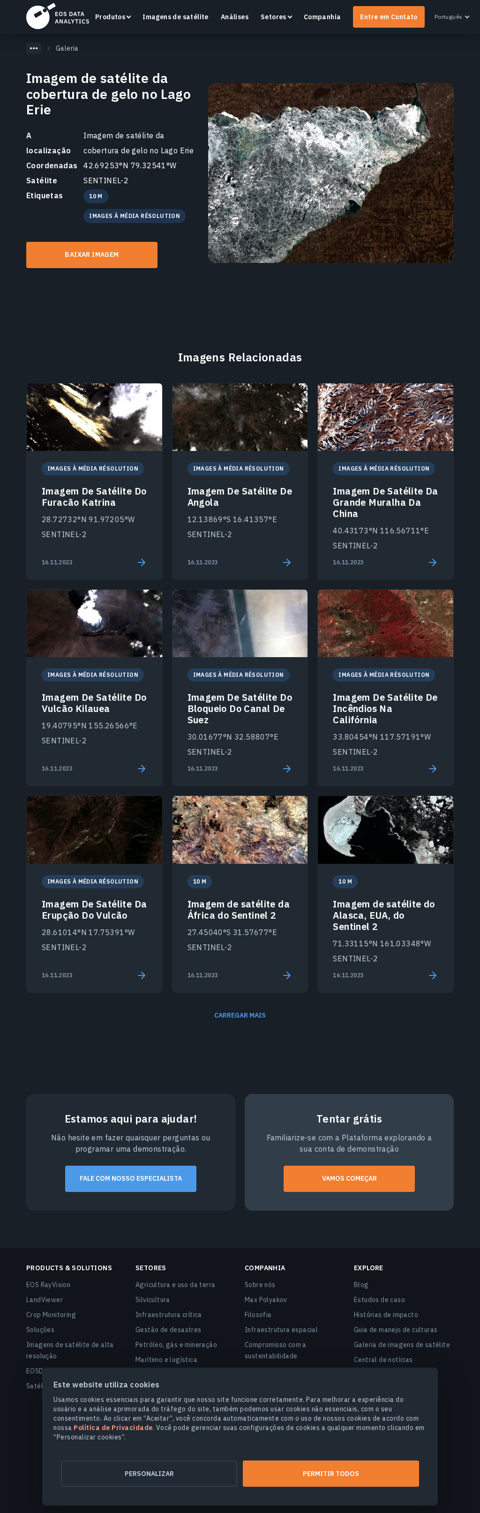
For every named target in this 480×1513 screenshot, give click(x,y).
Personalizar (149, 1473)
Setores (273, 17)
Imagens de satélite (175, 17)
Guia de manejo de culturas (395, 1330)
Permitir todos (331, 1473)
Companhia (322, 17)
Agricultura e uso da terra (175, 1285)
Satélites (40, 1386)
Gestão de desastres (168, 1330)
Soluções (40, 1330)
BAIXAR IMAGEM (92, 254)
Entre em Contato (388, 17)
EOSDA (57, 16)
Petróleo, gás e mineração (176, 1345)
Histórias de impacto (386, 1315)
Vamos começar (349, 1178)
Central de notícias (383, 1360)
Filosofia (258, 1315)
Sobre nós (260, 1285)
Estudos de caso (379, 1300)
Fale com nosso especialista (131, 1178)
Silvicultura (152, 1300)
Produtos (110, 17)
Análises (234, 17)
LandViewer (44, 1300)
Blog (361, 1285)
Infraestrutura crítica (168, 1315)
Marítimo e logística (166, 1360)
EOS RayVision (48, 1285)
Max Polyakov (266, 1300)
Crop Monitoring (51, 1315)
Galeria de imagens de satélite (402, 1345)
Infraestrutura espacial (281, 1330)
